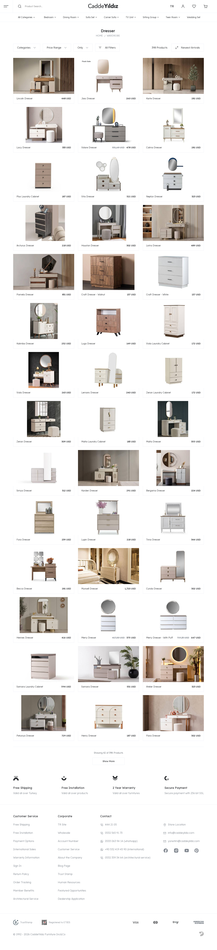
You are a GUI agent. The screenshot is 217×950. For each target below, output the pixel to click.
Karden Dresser (89, 490)
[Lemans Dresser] (108, 370)
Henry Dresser (88, 735)
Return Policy (21, 874)
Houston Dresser (90, 245)
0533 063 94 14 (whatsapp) (121, 841)
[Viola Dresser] (43, 370)
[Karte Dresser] (173, 76)
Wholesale (64, 832)
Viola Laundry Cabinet (158, 343)
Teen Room (172, 17)
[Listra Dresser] (173, 223)
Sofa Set (90, 17)
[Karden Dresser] (108, 468)
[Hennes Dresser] (43, 615)
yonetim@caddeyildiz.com (184, 841)
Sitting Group (149, 17)
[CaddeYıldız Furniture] (103, 6)
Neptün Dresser (154, 196)
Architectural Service (25, 898)
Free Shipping (22, 788)
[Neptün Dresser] (173, 174)
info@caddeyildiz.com (181, 832)
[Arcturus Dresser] (43, 223)
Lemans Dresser (89, 392)
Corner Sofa (110, 17)
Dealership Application (71, 898)
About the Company (70, 857)
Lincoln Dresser (25, 98)
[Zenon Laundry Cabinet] (173, 370)
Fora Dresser (23, 539)
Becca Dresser (24, 588)
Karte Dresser (153, 98)
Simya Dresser (24, 490)
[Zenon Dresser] (43, 419)
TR (172, 6)
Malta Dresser (153, 441)
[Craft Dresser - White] (173, 272)
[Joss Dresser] (108, 76)
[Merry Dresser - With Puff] (173, 615)
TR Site (62, 824)
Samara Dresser (89, 686)
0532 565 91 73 (113, 832)
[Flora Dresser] (173, 713)
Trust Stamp (65, 874)
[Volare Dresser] (108, 125)
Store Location (177, 824)
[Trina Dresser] (173, 517)
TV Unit (129, 17)
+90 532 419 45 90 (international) (124, 849)
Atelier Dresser (153, 686)
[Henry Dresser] (108, 713)
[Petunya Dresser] (43, 713)
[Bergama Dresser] (173, 468)
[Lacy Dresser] (43, 125)
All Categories (25, 17)
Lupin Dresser (88, 539)
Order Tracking (22, 882)
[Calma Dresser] (173, 125)
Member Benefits (23, 890)
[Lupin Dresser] (108, 517)
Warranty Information (26, 857)
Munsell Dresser (89, 588)
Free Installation (72, 788)
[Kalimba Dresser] (43, 321)
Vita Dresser (87, 196)
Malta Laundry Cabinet (93, 441)
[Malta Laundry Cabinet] (108, 419)
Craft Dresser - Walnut (93, 294)
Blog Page (64, 865)
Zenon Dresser (24, 441)
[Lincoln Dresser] (43, 76)
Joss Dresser (88, 98)
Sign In (17, 865)
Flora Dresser (153, 735)
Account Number (68, 841)
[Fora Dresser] (43, 517)
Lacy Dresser (24, 147)
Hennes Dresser (25, 637)
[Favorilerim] (194, 6)
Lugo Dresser (88, 343)
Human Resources (69, 882)
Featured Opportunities (72, 890)
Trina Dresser (153, 539)
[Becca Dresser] (43, 566)
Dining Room (69, 17)
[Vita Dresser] (108, 174)
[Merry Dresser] (108, 615)
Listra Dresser (153, 245)
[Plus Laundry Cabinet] (43, 174)
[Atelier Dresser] (173, 664)
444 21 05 (111, 824)
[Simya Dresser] (43, 468)
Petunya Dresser (25, 735)
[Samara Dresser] (108, 664)
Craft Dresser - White (157, 294)
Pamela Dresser (25, 294)
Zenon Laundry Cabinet (158, 392)
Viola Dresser (24, 392)
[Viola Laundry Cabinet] (173, 321)
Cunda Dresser (154, 588)
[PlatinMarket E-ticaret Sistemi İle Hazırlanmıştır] (201, 934)
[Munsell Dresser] (108, 566)
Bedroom (49, 17)
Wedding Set (193, 17)
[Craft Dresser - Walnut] (108, 272)
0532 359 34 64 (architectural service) (127, 857)
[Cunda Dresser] (173, 566)
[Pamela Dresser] (43, 272)
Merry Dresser (88, 637)
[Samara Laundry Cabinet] (43, 664)
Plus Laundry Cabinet (28, 196)
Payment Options (23, 841)
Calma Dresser (154, 147)
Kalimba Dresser (25, 343)
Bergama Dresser (155, 490)
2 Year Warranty (124, 788)
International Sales (24, 849)
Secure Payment (175, 788)
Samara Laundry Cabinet (30, 686)
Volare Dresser (89, 147)
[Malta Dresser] (173, 419)
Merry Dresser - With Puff (159, 637)
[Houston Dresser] (108, 223)
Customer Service (69, 849)
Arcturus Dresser (25, 245)
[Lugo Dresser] (108, 321)
